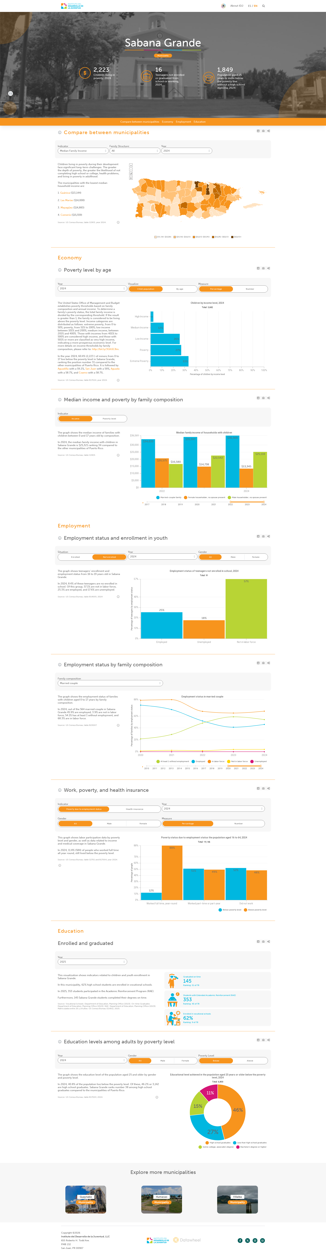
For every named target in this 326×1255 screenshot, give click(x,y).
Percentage (216, 289)
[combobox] (83, 151)
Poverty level (109, 418)
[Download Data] (258, 131)
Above (250, 1061)
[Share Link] (268, 131)
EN (255, 5)
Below (216, 1061)
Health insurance (134, 809)
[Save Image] (263, 131)
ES (249, 5)
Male (233, 557)
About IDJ (236, 5)
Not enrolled (109, 557)
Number (250, 289)
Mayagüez (67, 207)
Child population (145, 289)
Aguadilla (63, 368)
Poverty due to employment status (83, 809)
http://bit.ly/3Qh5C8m (105, 349)
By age (179, 289)
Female (256, 557)
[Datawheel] (187, 1240)
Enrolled (75, 557)
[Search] (72, 6)
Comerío (66, 214)
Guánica (65, 192)
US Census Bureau (74, 222)
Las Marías (67, 200)
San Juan (90, 368)
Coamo (83, 372)
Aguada (115, 368)
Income (75, 418)
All (210, 557)
